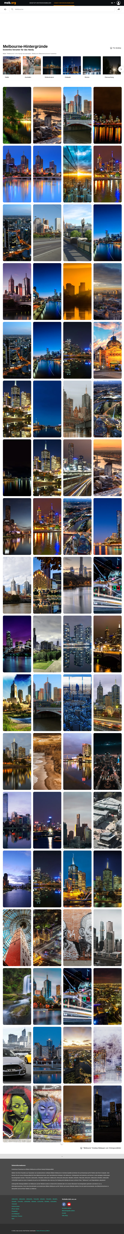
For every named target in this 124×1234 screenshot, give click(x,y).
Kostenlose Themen (17, 1216)
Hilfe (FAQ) (65, 1215)
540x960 (46, 1201)
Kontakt (64, 1213)
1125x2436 (40, 1201)
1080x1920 (15, 1199)
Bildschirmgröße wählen (68, 1210)
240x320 (42, 1199)
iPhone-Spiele (15, 1209)
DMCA (48, 1230)
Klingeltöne (15, 1211)
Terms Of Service (40, 1230)
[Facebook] (64, 1206)
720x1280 (36, 1199)
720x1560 (20, 1201)
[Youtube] (69, 1206)
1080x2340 (29, 1199)
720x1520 (14, 1204)
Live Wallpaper (16, 1213)
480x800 (55, 1199)
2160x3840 (53, 1201)
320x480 (14, 1201)
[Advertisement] (62, 27)
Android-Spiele (16, 1206)
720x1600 (48, 1199)
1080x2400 (22, 1199)
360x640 (33, 1201)
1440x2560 (27, 1201)
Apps (13, 1218)
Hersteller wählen (66, 1208)
